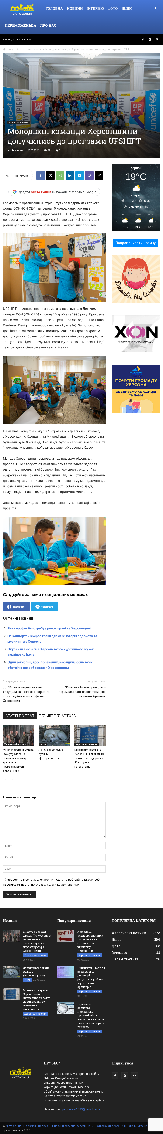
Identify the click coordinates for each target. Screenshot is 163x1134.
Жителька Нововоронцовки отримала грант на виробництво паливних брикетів (82, 692)
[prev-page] (5, 779)
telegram (47, 606)
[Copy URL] (99, 175)
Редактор (17, 150)
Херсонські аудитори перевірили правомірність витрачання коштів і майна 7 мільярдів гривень (91, 1015)
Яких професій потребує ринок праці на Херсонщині (49, 628)
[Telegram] (150, 39)
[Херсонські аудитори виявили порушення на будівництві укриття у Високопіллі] (65, 936)
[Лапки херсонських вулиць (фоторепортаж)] (54, 735)
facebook (19, 606)
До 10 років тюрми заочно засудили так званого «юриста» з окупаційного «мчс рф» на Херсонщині (26, 694)
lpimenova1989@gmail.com (81, 1109)
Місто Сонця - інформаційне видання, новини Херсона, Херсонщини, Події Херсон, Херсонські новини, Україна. (77, 1126)
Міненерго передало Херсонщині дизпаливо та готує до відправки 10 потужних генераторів (89, 758)
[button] (155, 9)
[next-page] (12, 779)
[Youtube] (157, 39)
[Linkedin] (70, 175)
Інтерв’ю (95, 8)
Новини (75, 8)
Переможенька (20, 25)
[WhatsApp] (60, 175)
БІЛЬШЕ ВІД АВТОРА (57, 715)
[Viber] (89, 175)
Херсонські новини (29, 49)
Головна (54, 8)
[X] (50, 175)
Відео (127, 8)
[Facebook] (143, 39)
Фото (113, 8)
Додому (8, 49)
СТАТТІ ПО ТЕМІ (20, 715)
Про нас (48, 25)
